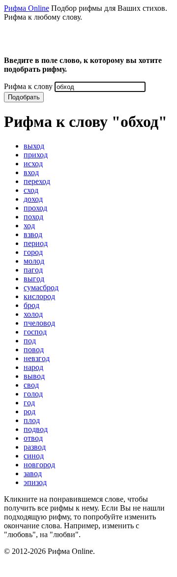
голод (33, 394)
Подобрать (24, 97)
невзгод (37, 358)
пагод (33, 270)
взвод (33, 234)
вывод (34, 376)
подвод (36, 429)
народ (33, 367)
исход (33, 163)
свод (31, 385)
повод (34, 349)
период (36, 243)
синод (34, 456)
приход (36, 155)
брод (31, 305)
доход (33, 199)
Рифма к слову (28, 86)
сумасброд (41, 287)
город (33, 252)
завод (33, 473)
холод (33, 314)
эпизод (35, 482)
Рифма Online (26, 8)
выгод (34, 278)
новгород (39, 464)
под (30, 340)
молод (34, 261)
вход (31, 172)
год (29, 402)
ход (29, 225)
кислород (39, 296)
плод (32, 420)
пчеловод (39, 323)
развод (35, 447)
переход (37, 181)
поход (33, 217)
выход (34, 146)
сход (31, 190)
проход (35, 208)
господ (35, 332)
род (29, 411)
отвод (33, 438)
